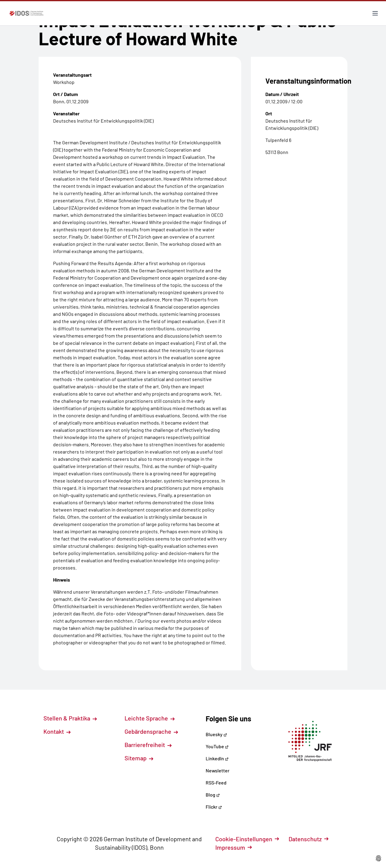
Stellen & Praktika (67, 718)
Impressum (230, 847)
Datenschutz (305, 838)
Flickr (212, 807)
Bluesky (214, 734)
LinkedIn (215, 758)
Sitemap (136, 758)
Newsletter (217, 770)
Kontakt (54, 731)
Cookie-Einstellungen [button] (243, 838)
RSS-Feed (216, 782)
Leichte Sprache (147, 718)
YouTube (215, 746)
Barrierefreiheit (145, 744)
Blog (211, 794)
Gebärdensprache (148, 731)
